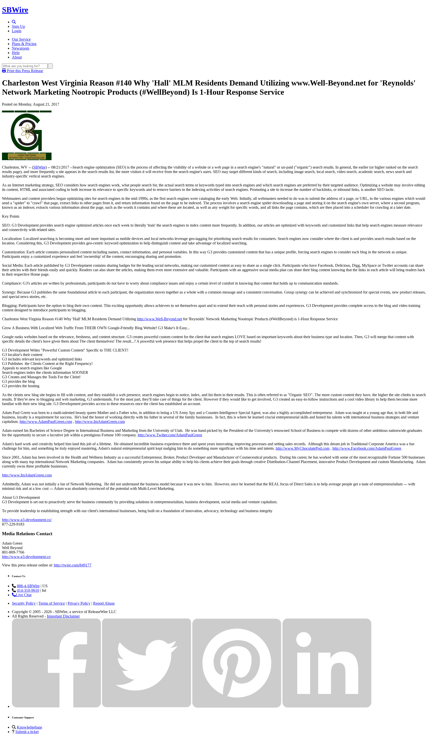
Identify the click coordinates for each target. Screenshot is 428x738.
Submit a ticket (27, 732)
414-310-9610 (28, 590)
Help (16, 53)
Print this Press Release (24, 71)
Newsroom (20, 48)
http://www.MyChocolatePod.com (302, 448)
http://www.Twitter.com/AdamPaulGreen (170, 435)
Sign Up (18, 26)
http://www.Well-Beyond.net (159, 319)
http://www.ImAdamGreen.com (100, 421)
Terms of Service (51, 603)
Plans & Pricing (24, 44)
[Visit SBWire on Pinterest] (236, 706)
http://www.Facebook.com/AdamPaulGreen (366, 448)
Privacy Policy (79, 603)
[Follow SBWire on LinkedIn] (327, 706)
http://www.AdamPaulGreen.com (46, 421)
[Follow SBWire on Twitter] (146, 706)
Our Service (21, 39)
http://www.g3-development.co (26, 557)
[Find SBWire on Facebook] (56, 706)
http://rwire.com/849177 (72, 565)
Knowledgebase (29, 727)
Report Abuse (104, 603)
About (17, 57)
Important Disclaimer (63, 616)
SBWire (15, 9)
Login (16, 31)
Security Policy (24, 603)
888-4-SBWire (28, 586)
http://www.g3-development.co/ (27, 520)
